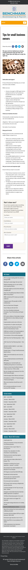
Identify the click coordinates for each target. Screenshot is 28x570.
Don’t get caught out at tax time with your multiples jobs (14, 289)
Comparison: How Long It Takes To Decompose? (12, 447)
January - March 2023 (9, 428)
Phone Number (7, 226)
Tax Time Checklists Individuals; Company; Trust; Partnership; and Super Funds (13, 312)
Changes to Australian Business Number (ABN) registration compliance (14, 492)
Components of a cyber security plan (13, 324)
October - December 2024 (10, 411)
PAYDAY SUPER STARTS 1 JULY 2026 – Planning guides (13, 347)
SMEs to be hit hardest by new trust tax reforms (13, 355)
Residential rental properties (11, 474)
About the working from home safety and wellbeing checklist (14, 510)
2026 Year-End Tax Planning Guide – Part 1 (14, 338)
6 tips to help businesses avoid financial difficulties (13, 359)
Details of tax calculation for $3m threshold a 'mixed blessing (12, 451)
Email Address (7, 221)
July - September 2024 (9, 414)
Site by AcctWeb (14, 564)
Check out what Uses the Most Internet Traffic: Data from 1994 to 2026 (13, 368)
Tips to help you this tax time (11, 307)
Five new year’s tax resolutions (11, 481)
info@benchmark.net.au (14, 1)
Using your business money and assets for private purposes (13, 443)
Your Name (6, 215)
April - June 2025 (8, 406)
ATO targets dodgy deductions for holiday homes (14, 503)
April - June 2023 (8, 426)
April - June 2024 (8, 416)
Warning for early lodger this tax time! (13, 282)
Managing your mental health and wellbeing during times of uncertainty (13, 363)
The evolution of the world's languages (13, 335)
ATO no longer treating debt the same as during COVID (14, 278)
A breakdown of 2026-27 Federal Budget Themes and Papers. (14, 378)
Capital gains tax (8, 440)
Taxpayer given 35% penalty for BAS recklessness (13, 302)
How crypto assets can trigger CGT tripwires (12, 499)
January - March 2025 (9, 409)
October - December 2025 (10, 402)
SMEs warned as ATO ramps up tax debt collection (14, 297)
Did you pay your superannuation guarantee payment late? (12, 477)
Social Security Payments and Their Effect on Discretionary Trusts (12, 327)
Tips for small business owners (11, 506)
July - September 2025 (9, 404)
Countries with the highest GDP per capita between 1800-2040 (14, 514)
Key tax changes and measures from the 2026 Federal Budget (14, 372)
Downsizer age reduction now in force (13, 517)
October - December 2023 (10, 421)
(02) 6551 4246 (14, 3)
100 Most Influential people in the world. (13, 496)
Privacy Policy (4, 556)
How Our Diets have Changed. (11, 305)
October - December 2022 (10, 431)
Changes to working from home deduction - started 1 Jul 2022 (11, 464)
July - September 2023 (9, 424)
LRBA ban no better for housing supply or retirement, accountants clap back (14, 332)
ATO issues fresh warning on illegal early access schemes (14, 484)
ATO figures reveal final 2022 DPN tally (13, 472)
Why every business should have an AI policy (13, 383)
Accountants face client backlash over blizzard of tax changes (13, 468)
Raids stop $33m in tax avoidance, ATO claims (13, 520)
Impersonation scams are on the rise (13, 322)
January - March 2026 (9, 399)
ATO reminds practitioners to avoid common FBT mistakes (12, 387)
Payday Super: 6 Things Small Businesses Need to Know (14, 351)
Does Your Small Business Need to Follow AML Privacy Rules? (14, 293)
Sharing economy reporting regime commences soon (12, 456)
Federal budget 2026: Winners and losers (14, 375)
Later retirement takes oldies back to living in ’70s (13, 460)
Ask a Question (7, 232)
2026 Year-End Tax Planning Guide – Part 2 (14, 342)
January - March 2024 (9, 419)
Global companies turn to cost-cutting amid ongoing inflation (13, 285)
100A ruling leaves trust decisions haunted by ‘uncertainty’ (12, 525)
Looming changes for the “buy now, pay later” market (13, 488)
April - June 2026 (8, 397)
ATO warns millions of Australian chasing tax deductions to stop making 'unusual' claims (14, 318)
